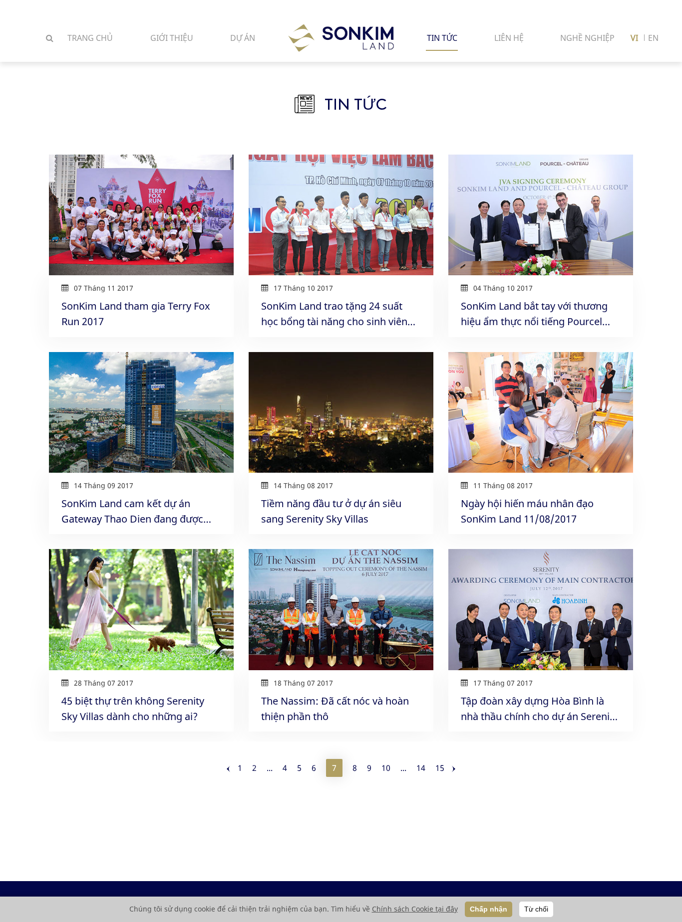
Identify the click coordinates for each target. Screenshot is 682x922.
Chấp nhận (488, 909)
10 (385, 767)
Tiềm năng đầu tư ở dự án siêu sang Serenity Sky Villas (331, 511)
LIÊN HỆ (509, 37)
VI (634, 37)
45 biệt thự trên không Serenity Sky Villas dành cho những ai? (132, 708)
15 (439, 767)
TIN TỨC (442, 37)
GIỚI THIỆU (171, 37)
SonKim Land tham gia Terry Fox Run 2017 (135, 313)
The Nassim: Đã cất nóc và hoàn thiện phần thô (335, 708)
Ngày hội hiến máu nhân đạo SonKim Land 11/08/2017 (527, 511)
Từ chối (536, 909)
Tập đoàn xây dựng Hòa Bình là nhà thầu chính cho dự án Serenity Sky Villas (539, 709)
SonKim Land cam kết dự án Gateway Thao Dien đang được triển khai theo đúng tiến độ (132, 512)
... (270, 767)
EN (653, 37)
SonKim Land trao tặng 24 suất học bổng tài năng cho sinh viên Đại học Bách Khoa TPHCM (334, 314)
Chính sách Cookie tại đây (415, 909)
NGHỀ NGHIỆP (587, 37)
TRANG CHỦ (90, 37)
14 (420, 767)
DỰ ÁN (242, 37)
